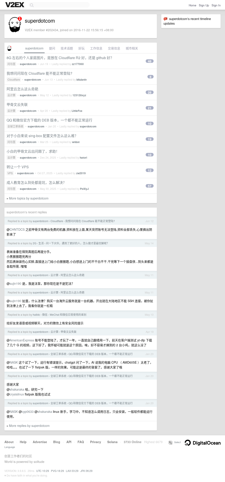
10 (149, 123)
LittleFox (77, 111)
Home (192, 5)
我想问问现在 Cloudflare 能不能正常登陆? (39, 73)
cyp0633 (28, 411)
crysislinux (17, 394)
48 (149, 61)
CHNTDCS (17, 229)
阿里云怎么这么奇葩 (22, 88)
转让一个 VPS (18, 166)
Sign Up (204, 5)
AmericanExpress (22, 340)
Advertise (40, 442)
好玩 (81, 48)
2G (34, 243)
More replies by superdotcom (29, 425)
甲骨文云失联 (17, 104)
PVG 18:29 (57, 471)
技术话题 (67, 48)
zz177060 (78, 64)
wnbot (76, 142)
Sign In (216, 5)
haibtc (36, 314)
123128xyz (79, 95)
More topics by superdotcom (29, 198)
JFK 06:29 (86, 471)
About (9, 442)
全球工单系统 (15, 126)
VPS (10, 173)
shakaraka (17, 389)
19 (149, 139)
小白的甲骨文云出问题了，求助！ (33, 151)
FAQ (81, 442)
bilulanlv (81, 80)
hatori (83, 157)
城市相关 (132, 48)
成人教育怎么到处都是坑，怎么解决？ (36, 182)
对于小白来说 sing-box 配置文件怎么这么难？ (42, 135)
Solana (112, 442)
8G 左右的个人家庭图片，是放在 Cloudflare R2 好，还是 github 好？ (60, 57)
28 (149, 92)
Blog (56, 442)
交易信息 (114, 48)
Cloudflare (13, 79)
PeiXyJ (84, 189)
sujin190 (15, 283)
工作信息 (96, 48)
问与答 (11, 64)
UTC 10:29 (42, 471)
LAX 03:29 (72, 471)
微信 (44, 314)
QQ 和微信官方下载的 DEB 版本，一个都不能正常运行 (49, 120)
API (68, 442)
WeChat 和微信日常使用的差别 (68, 314)
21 (149, 108)
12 (149, 170)
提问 (52, 48)
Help (23, 442)
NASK (14, 362)
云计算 (11, 95)
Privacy (95, 442)
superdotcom (34, 48)
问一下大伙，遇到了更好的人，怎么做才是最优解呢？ (77, 243)
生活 (41, 243)
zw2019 (81, 173)
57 (149, 186)
